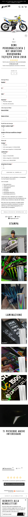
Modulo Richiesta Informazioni (14, 211)
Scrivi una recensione (9, 62)
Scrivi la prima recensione (15, 484)
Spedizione (11, 65)
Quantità (14, 70)
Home (13, 41)
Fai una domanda (21, 62)
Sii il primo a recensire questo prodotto (14, 480)
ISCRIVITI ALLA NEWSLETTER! (14, 495)
